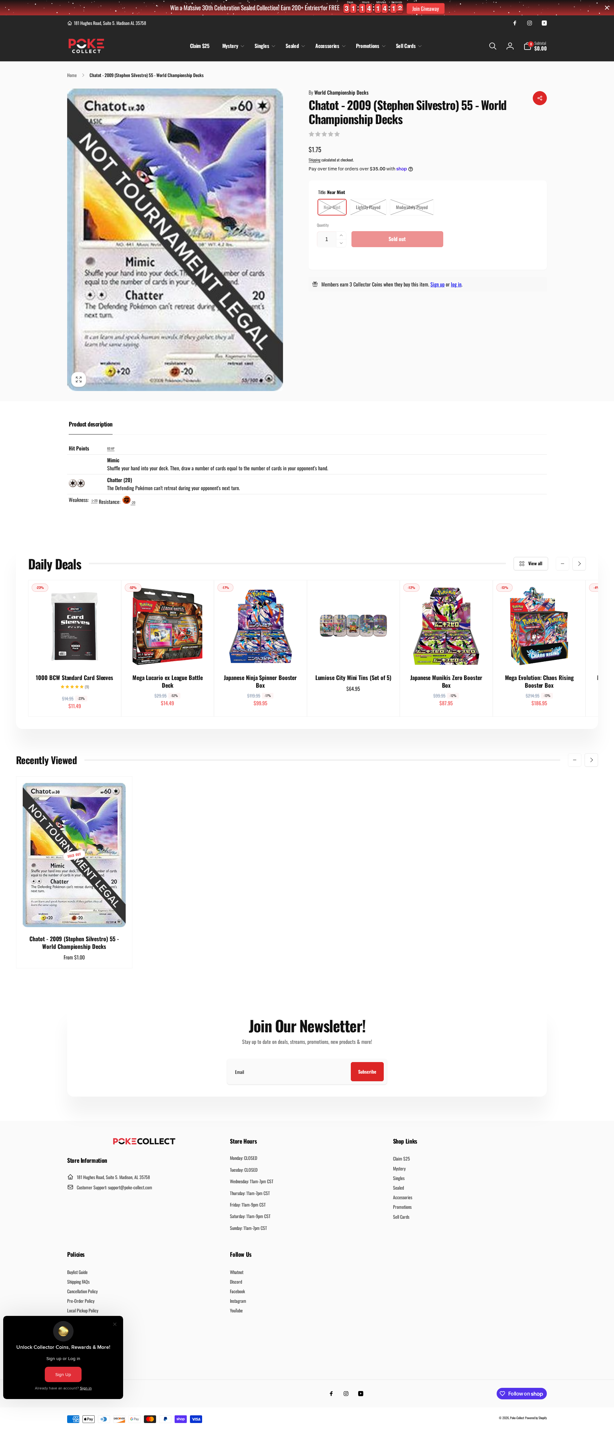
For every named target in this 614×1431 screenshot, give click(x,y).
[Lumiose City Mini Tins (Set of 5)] (354, 654)
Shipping (314, 159)
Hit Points (79, 448)
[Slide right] (579, 563)
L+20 (94, 500)
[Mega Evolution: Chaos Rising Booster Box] (539, 654)
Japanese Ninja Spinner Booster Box (260, 681)
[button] (232, 46)
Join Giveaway (425, 8)
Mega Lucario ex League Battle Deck (167, 681)
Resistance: (110, 501)
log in (456, 284)
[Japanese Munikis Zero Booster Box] (446, 654)
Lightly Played (368, 207)
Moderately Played (412, 207)
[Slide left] (562, 563)
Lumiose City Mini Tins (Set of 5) (353, 677)
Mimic (113, 460)
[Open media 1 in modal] (175, 240)
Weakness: (79, 500)
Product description (91, 424)
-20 (132, 502)
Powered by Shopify (536, 1417)
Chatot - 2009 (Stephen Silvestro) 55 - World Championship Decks (74, 942)
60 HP (110, 448)
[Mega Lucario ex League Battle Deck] (168, 654)
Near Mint (332, 207)
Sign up (437, 284)
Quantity (323, 225)
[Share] (540, 98)
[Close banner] (607, 8)
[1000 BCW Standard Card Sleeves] (75, 654)
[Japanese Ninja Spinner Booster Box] (261, 654)
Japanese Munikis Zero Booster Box (446, 681)
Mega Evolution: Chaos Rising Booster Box (539, 681)
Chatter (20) (119, 480)
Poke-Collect (517, 1417)
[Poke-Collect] (144, 1142)
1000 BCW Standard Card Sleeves (74, 677)
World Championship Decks (338, 92)
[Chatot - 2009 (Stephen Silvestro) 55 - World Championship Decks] (74, 915)
